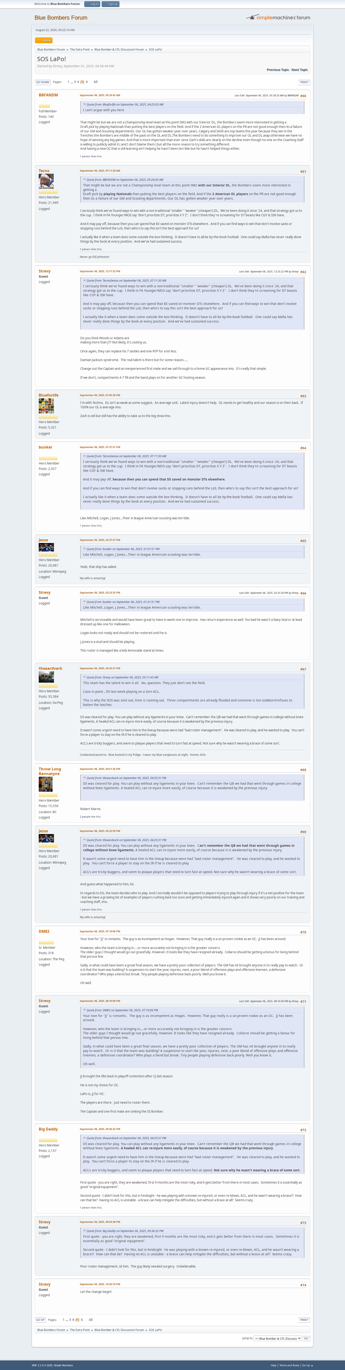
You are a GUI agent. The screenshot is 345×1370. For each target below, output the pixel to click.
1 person (85, 156)
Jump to (247, 1338)
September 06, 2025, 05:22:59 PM (100, 831)
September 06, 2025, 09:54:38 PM (100, 1222)
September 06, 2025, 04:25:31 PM (100, 668)
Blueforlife (48, 395)
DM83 (44, 931)
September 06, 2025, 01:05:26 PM (100, 395)
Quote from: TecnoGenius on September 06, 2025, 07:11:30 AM (126, 281)
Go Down (42, 82)
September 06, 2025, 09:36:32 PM (100, 1129)
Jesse (43, 540)
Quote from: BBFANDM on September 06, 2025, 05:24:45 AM (125, 180)
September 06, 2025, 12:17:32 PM (100, 271)
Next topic (299, 70)
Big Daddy (48, 1129)
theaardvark (50, 668)
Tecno (44, 170)
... (72, 82)
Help (273, 1365)
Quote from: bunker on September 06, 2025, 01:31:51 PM (123, 549)
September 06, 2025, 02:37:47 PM (100, 540)
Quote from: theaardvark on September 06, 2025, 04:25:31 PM (126, 778)
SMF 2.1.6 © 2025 (42, 1365)
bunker (45, 447)
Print (304, 82)
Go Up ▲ (307, 1365)
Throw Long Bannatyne (50, 771)
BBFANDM (48, 95)
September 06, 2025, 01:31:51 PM (100, 447)
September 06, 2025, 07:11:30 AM (100, 170)
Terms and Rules (289, 1365)
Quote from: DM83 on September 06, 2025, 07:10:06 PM (122, 1010)
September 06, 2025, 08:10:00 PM (100, 1001)
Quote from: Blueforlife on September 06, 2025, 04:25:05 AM (125, 104)
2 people (85, 816)
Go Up (40, 1320)
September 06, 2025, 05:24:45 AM (100, 95)
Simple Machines (63, 1365)
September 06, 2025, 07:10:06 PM (100, 931)
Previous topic (278, 70)
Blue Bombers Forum (60, 17)
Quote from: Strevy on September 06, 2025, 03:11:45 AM (122, 677)
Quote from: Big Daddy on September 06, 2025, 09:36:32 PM (125, 1231)
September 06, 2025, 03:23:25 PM (100, 592)
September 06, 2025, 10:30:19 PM (100, 1284)
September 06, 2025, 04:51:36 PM (100, 769)
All (95, 82)
